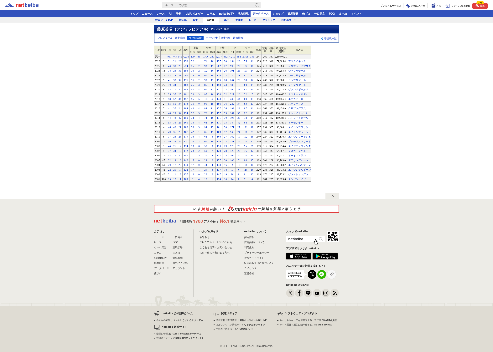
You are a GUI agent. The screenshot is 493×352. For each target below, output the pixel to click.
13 (252, 99)
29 (238, 80)
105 (232, 155)
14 (252, 70)
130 (219, 146)
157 (186, 99)
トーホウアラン (297, 155)
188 (186, 84)
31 (169, 61)
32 (192, 61)
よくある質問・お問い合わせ (216, 247)
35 (169, 94)
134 (186, 146)
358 (252, 56)
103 (206, 99)
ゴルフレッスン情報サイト (240, 324)
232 (232, 99)
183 (186, 89)
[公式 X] (290, 293)
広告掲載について (254, 242)
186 (219, 103)
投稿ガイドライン (254, 257)
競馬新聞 (293, 13)
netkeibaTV (226, 13)
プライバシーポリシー (256, 252)
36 (192, 80)
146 (186, 160)
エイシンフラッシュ (299, 127)
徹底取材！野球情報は (241, 320)
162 (232, 136)
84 (205, 108)
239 (212, 56)
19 (174, 89)
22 (238, 66)
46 (169, 127)
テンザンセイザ (297, 179)
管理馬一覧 (330, 38)
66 (199, 56)
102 (206, 70)
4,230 (186, 56)
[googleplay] (325, 256)
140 (186, 155)
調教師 (210, 19)
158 (219, 84)
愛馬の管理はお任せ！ (178, 333)
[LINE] (308, 293)
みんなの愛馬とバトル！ (179, 320)
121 (245, 127)
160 (186, 122)
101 (245, 70)
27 (225, 66)
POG (332, 13)
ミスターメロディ (298, 94)
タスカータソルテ (298, 150)
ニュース (147, 13)
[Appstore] (298, 256)
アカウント (179, 268)
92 (245, 113)
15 (174, 155)
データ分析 (212, 37)
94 (205, 127)
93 (205, 66)
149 (186, 164)
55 (192, 99)
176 (186, 80)
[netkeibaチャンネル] (317, 293)
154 (232, 61)
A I (170, 13)
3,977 (219, 56)
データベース (261, 13)
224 (186, 66)
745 (175, 56)
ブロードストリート (299, 141)
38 (169, 70)
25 (192, 66)
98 (245, 160)
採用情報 (249, 237)
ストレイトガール (298, 113)
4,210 (232, 56)
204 (232, 80)
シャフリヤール (297, 70)
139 (219, 141)
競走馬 (183, 19)
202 (219, 66)
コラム (211, 13)
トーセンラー (295, 122)
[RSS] (334, 293)
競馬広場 (178, 247)
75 (245, 61)
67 (245, 89)
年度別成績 (195, 37)
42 (180, 117)
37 (238, 103)
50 (174, 103)
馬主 (226, 19)
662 (226, 56)
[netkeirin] (246, 209)
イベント (356, 13)
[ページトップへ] (332, 196)
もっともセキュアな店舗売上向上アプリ (308, 320)
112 (186, 150)
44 (238, 99)
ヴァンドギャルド (298, 89)
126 (232, 146)
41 (169, 80)
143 (219, 99)
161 (219, 127)
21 (174, 61)
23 (238, 70)
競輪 (481, 5)
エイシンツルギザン (299, 169)
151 (186, 141)
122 (245, 66)
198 (232, 66)
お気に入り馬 (180, 263)
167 (232, 113)
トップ (134, 13)
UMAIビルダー (194, 13)
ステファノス (295, 103)
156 (219, 80)
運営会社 (249, 273)
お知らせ (205, 237)
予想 (178, 13)
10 (212, 61)
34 (174, 84)
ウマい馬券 (160, 247)
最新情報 (238, 37)
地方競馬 (243, 13)
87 (245, 108)
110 (245, 169)
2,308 (245, 56)
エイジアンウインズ (299, 146)
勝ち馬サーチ (288, 19)
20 (225, 61)
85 (205, 84)
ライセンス (250, 268)
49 (169, 132)
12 (252, 75)
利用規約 (249, 247)
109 (186, 179)
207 (186, 75)
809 (193, 56)
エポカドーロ (295, 99)
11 (252, 61)
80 (245, 84)
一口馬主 (319, 13)
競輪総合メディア (179, 337)
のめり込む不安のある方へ (215, 252)
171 (219, 117)
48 (169, 113)
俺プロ (306, 13)
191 (232, 70)
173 (186, 103)
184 (186, 108)
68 (205, 122)
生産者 (239, 19)
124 (219, 179)
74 (205, 117)
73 (232, 169)
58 (169, 99)
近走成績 (180, 37)
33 (169, 75)
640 (180, 56)
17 (252, 103)
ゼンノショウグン (298, 174)
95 (205, 94)
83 (245, 103)
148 (219, 164)
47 (192, 89)
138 (219, 94)
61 (245, 75)
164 (219, 70)
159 (219, 75)
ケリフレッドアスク (299, 66)
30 (174, 66)
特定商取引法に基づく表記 (259, 263)
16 (180, 84)
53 (192, 94)
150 (186, 61)
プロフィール (165, 37)
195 (186, 70)
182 (232, 84)
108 (245, 132)
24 (180, 108)
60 (245, 99)
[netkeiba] (26, 5)
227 (232, 94)
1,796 (206, 56)
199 (232, 89)
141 (232, 141)
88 (245, 122)
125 (232, 150)
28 (180, 61)
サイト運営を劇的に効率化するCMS (306, 324)
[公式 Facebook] (299, 293)
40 (169, 66)
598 (239, 56)
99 (205, 75)
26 (180, 66)
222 (232, 103)
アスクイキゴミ (297, 61)
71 (205, 61)
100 (245, 141)
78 (245, 80)
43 (192, 108)
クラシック (269, 19)
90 (205, 80)
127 (219, 61)
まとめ (343, 13)
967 (170, 56)
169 (219, 132)
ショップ (278, 13)
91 (205, 89)
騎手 (195, 19)
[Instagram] (326, 293)
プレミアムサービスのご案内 (216, 242)
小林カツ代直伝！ (234, 328)
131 (219, 89)
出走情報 (226, 37)
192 (232, 108)
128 (219, 150)
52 (245, 94)
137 (219, 169)
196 (232, 117)
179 (186, 136)
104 (245, 155)
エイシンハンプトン (299, 164)
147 (219, 174)
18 (252, 66)
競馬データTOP (164, 19)
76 (205, 113)
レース (161, 13)
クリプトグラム (297, 108)
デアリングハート (298, 160)
